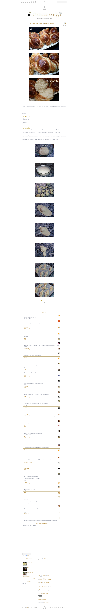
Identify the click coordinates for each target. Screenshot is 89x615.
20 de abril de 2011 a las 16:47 (27, 339)
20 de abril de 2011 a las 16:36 (27, 328)
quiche (47, 590)
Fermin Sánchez (26, 386)
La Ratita (25, 430)
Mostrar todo (34, 578)
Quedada (45, 590)
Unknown (25, 357)
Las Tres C (25, 420)
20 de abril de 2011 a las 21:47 (27, 426)
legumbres (42, 583)
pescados (49, 587)
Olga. (27, 607)
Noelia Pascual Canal (27, 333)
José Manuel (25, 363)
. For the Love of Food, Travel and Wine (28, 561)
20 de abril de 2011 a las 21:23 (27, 408)
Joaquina (25, 391)
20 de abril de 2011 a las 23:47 (27, 458)
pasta (50, 586)
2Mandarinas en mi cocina (26, 571)
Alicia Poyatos (26, 327)
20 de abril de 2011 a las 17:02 (27, 349)
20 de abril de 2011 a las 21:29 (27, 415)
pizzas (40, 589)
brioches (48, 575)
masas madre (49, 583)
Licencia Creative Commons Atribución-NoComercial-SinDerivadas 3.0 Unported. (43, 599)
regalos (50, 590)
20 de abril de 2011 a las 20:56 (27, 397)
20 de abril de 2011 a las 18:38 (27, 364)
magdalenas (45, 583)
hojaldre (41, 582)
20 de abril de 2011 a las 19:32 (27, 376)
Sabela (25, 320)
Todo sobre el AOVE (25, 577)
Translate (28, 555)
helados (38, 582)
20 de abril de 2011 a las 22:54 (27, 450)
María (25, 396)
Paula (24, 436)
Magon (25, 505)
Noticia (40, 586)
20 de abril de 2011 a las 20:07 (27, 387)
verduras (44, 593)
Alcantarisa (25, 473)
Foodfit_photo (26, 369)
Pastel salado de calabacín (29, 562)
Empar (25, 375)
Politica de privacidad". (46, 602)
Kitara (25, 338)
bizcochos (39, 575)
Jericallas (28, 567)
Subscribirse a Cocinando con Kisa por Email (58, 554)
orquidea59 (25, 380)
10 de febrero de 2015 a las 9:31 (27, 513)
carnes (39, 576)
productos (50, 589)
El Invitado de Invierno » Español (27, 560)
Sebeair (25, 342)
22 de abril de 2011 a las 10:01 (27, 493)
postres (43, 589)
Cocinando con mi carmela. (26, 576)
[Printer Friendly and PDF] (45, 304)
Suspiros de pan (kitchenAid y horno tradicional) (42, 23)
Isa (24, 425)
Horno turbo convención (47, 582)
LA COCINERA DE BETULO (28, 462)
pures (42, 590)
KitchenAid (39, 583)
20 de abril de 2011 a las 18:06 (27, 358)
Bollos (44, 575)
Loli (24, 457)
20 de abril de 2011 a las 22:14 (27, 437)
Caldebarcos (25, 449)
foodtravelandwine (26, 468)
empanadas (40, 579)
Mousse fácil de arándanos (26, 560)
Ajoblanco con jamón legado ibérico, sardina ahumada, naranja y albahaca (30, 573)
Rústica (24, 566)
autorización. (65, 607)
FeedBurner (45, 558)
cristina (25, 492)
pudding (40, 590)
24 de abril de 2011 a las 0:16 (26, 498)
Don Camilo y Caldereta (27, 414)
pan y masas (44, 586)
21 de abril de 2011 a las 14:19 (27, 483)
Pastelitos (25, 315)
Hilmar (25, 486)
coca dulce (46, 576)
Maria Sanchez (26, 407)
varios (41, 593)
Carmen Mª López (26, 348)
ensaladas (45, 579)
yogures (47, 593)
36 (65, 23)
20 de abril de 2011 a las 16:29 (27, 316)
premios (46, 589)
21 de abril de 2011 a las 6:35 (26, 469)
